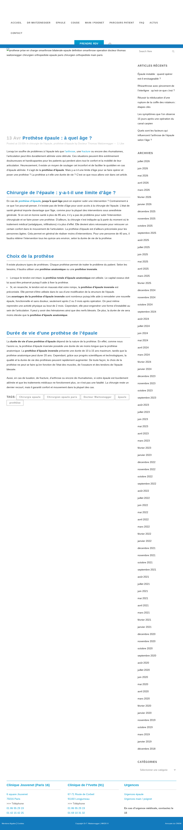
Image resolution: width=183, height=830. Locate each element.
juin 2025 (143, 254)
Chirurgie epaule (30, 397)
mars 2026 (144, 189)
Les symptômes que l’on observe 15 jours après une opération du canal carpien (156, 119)
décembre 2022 (146, 462)
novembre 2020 (146, 641)
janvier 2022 (145, 540)
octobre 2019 (145, 727)
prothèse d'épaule (64, 143)
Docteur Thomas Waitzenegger (95, 143)
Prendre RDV (89, 43)
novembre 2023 (146, 383)
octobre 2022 (145, 476)
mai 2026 (143, 175)
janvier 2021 (145, 626)
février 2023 (144, 447)
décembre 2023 (146, 376)
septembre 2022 (147, 483)
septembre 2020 (147, 655)
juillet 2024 (144, 326)
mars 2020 (144, 698)
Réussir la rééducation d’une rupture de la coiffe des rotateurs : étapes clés (157, 102)
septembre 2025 (147, 232)
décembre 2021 (146, 548)
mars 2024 (144, 354)
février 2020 (144, 705)
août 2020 (143, 662)
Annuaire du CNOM (173, 823)
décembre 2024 (146, 290)
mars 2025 (144, 275)
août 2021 (143, 576)
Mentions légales (9, 823)
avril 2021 (143, 605)
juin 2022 (143, 505)
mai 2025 (143, 261)
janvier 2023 (145, 455)
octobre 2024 (145, 304)
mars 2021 (144, 612)
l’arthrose (70, 151)
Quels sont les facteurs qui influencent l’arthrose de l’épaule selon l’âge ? (156, 135)
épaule (122, 397)
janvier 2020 (145, 712)
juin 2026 (143, 168)
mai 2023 (143, 426)
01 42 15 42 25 (15, 812)
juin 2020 (143, 677)
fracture (86, 151)
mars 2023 (144, 440)
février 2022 (144, 533)
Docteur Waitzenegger (98, 397)
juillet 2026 (144, 161)
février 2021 (144, 619)
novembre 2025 (146, 218)
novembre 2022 (146, 469)
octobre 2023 (145, 390)
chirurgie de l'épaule (40, 143)
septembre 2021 (147, 569)
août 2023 (143, 404)
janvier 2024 (145, 369)
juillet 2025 (144, 247)
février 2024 (144, 361)
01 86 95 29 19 (15, 808)
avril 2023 (143, 433)
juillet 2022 (144, 497)
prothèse (15, 402)
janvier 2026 (145, 204)
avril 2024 (143, 347)
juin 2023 (143, 419)
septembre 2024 (147, 311)
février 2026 (144, 197)
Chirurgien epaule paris (62, 397)
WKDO (104, 823)
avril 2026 (143, 182)
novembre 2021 (146, 555)
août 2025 (143, 240)
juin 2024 (143, 333)
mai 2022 (143, 512)
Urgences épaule (134, 794)
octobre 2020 (145, 648)
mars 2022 (144, 526)
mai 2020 (143, 684)
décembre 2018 (146, 748)
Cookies (20, 823)
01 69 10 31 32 (76, 812)
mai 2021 (143, 598)
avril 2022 (143, 519)
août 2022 (143, 490)
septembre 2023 (147, 397)
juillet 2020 (144, 669)
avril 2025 (143, 268)
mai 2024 (143, 340)
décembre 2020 (146, 634)
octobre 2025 (145, 225)
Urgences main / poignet (138, 798)
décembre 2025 (146, 211)
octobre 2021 (145, 562)
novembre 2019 (146, 720)
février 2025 (144, 283)
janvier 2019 (145, 741)
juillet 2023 (144, 412)
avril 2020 (143, 691)
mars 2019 (144, 734)
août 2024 (143, 318)
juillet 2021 (144, 583)
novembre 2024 (146, 297)
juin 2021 (143, 591)
